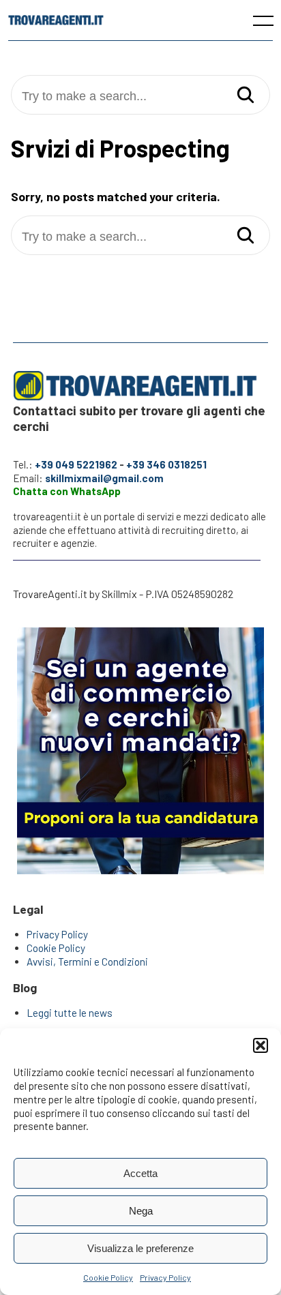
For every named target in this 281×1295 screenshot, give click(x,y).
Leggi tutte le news (70, 1013)
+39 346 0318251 (166, 464)
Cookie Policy (108, 1277)
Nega (141, 1211)
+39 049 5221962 (76, 464)
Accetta (140, 1173)
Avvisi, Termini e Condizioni (87, 961)
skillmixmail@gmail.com (104, 478)
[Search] (245, 96)
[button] (260, 1045)
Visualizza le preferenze (140, 1248)
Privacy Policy (165, 1277)
